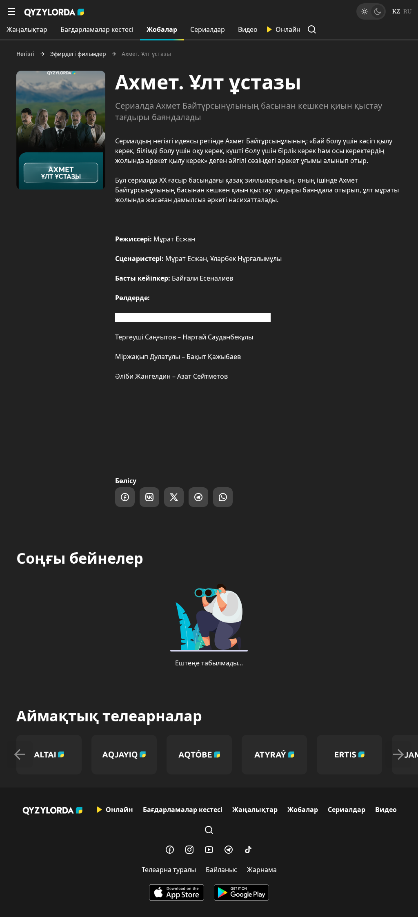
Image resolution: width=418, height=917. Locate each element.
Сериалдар (207, 29)
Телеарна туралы (169, 869)
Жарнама (262, 869)
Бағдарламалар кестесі (96, 29)
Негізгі (25, 54)
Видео (248, 29)
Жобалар (162, 29)
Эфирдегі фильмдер (78, 54)
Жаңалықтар (27, 29)
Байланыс (221, 869)
